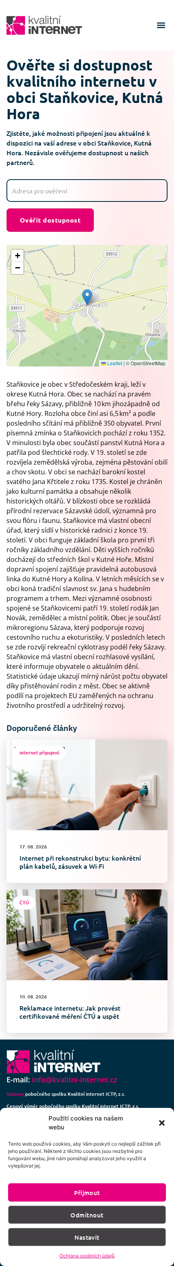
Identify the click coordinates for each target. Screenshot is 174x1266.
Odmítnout (86, 1215)
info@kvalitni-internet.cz (74, 1079)
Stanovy (15, 1093)
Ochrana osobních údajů (87, 1256)
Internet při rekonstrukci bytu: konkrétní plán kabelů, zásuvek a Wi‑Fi (80, 861)
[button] (162, 1123)
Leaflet (114, 363)
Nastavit (87, 1237)
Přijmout (87, 1193)
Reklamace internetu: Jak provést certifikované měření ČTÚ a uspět (70, 1011)
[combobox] (87, 190)
